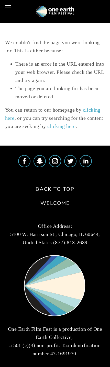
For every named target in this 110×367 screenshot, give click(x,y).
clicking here (61, 126)
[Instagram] (55, 161)
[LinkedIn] (86, 161)
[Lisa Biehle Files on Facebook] (24, 161)
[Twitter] (70, 161)
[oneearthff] (40, 161)
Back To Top (55, 188)
